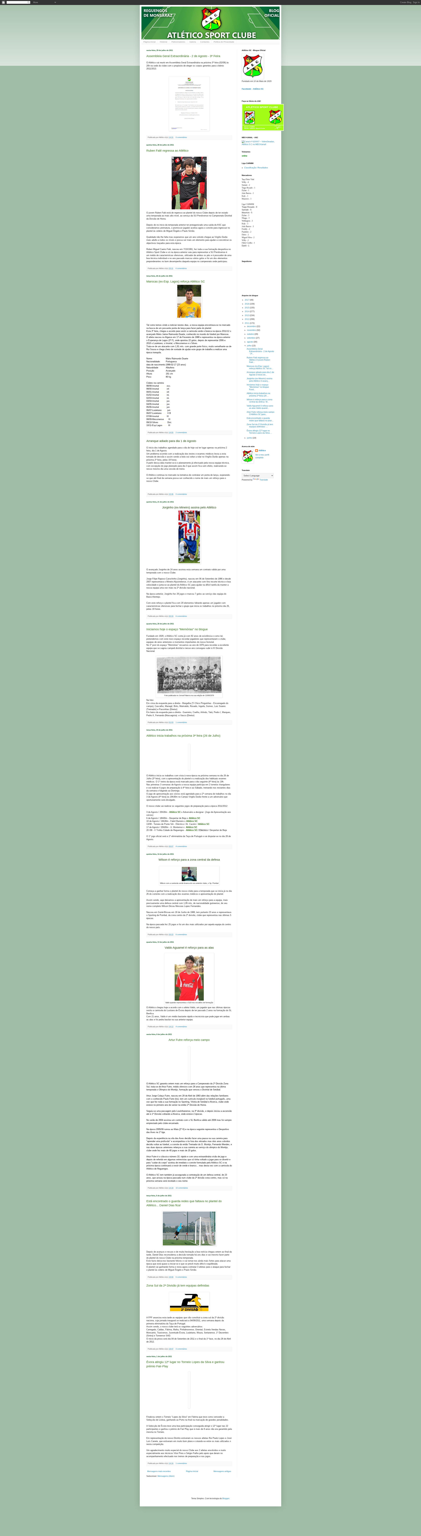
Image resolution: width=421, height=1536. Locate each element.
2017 (247, 300)
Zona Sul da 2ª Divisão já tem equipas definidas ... (260, 425)
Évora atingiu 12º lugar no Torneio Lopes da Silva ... (259, 432)
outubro (250, 334)
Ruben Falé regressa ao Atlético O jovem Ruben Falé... (258, 360)
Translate (264, 480)
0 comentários (181, 137)
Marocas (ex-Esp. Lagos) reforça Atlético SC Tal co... (260, 367)
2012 (247, 319)
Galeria (192, 42)
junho (250, 438)
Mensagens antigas (222, 1471)
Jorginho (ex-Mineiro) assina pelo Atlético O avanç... (259, 379)
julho (249, 345)
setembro (251, 338)
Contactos (204, 42)
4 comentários (181, 268)
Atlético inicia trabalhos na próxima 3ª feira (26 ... (258, 394)
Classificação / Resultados (256, 168)
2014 (247, 311)
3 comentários (181, 1349)
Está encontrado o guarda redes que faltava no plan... (260, 419)
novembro (252, 330)
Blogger (225, 1498)
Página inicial (149, 42)
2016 (247, 304)
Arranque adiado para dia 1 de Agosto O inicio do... (260, 373)
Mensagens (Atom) (166, 1476)
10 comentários (182, 1188)
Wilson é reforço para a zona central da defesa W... (259, 400)
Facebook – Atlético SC (253, 89)
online (244, 156)
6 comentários (181, 616)
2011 (247, 323)
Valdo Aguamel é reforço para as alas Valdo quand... (260, 407)
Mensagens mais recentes (159, 1471)
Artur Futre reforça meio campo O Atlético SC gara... (260, 413)
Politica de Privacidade (224, 42)
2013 (247, 315)
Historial (163, 42)
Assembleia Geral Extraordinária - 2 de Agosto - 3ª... (260, 351)
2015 (247, 308)
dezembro (252, 326)
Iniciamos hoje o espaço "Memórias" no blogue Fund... (258, 387)
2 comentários (181, 432)
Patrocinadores (178, 42)
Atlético (262, 450)
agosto (250, 342)
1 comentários (181, 722)
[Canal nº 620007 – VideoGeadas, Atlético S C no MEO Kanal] (258, 144)
